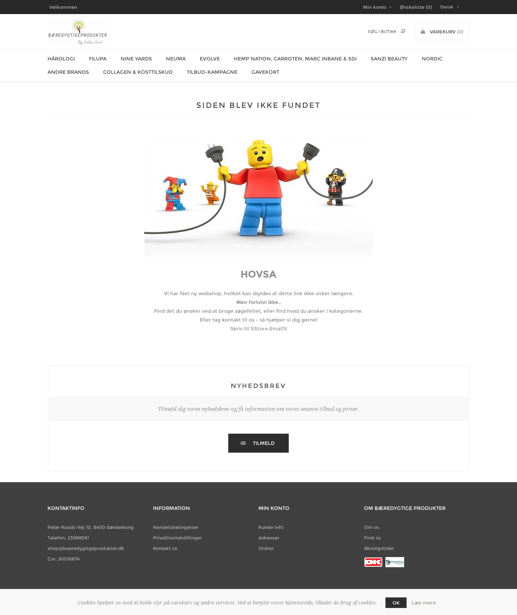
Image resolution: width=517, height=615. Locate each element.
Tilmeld (264, 443)
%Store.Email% (268, 328)
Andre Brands (68, 72)
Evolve (210, 59)
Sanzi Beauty (389, 59)
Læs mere (423, 603)
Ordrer (266, 548)
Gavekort (265, 72)
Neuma (176, 59)
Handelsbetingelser (175, 527)
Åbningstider (379, 548)
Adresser (268, 537)
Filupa (98, 59)
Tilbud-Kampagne (212, 72)
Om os (371, 527)
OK (396, 603)
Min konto (374, 7)
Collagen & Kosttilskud (138, 72)
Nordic (432, 59)
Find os (372, 537)
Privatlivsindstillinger (177, 537)
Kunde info (270, 527)
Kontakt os (165, 548)
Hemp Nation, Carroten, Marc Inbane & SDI (295, 59)
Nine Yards (136, 59)
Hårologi (61, 59)
